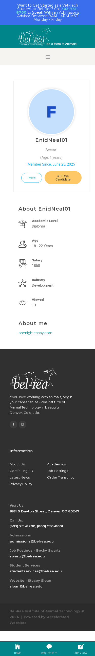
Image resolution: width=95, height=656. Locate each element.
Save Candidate (62, 177)
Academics (56, 464)
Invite (31, 178)
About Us (17, 464)
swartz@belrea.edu (27, 556)
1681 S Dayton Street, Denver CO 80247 (44, 511)
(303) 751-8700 (22, 526)
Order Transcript (60, 477)
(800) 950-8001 (50, 526)
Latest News (20, 477)
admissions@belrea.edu (32, 541)
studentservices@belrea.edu (36, 571)
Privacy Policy (21, 484)
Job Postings (57, 471)
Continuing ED (21, 471)
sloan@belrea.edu (26, 586)
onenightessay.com (35, 333)
